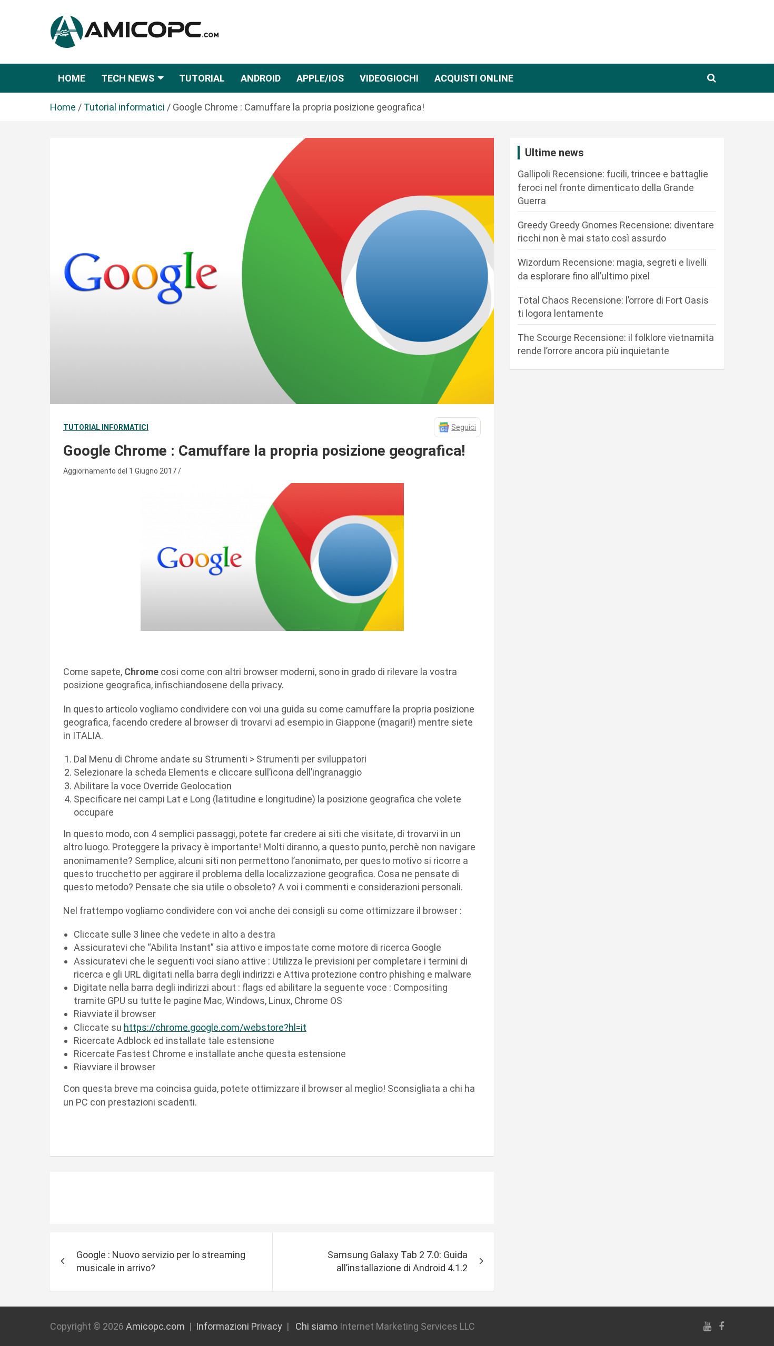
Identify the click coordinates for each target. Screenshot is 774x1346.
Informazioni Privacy (239, 1326)
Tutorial (202, 78)
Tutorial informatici (105, 427)
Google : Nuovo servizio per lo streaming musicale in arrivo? (160, 1261)
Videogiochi (389, 78)
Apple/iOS (320, 78)
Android (261, 78)
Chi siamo (316, 1326)
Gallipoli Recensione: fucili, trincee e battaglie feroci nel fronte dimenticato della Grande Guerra (613, 187)
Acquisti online (473, 78)
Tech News (127, 78)
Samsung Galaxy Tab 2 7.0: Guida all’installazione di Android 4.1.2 (398, 1261)
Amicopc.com (155, 1326)
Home (71, 78)
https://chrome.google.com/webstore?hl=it (215, 1027)
